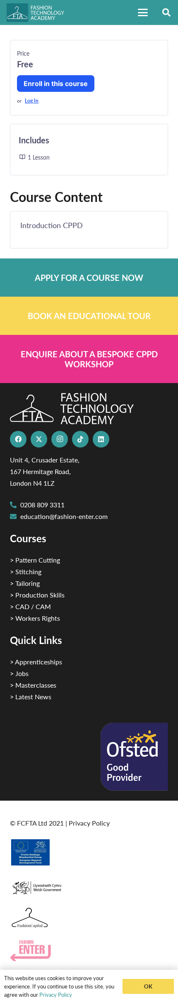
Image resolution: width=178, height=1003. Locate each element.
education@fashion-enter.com (64, 516)
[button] (142, 12)
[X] (39, 439)
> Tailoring (25, 583)
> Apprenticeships (36, 661)
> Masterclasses (33, 685)
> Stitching (25, 571)
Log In (31, 100)
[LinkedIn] (101, 439)
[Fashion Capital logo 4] (89, 918)
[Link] (89, 278)
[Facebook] (18, 439)
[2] (89, 852)
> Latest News (30, 696)
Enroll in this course (56, 83)
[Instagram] (59, 439)
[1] (89, 885)
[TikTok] (80, 439)
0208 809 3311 (42, 504)
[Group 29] (89, 950)
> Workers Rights (35, 618)
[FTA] (39, 12)
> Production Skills (37, 595)
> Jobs (19, 673)
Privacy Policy (89, 823)
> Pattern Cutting (35, 560)
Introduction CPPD (51, 225)
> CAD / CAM (30, 606)
